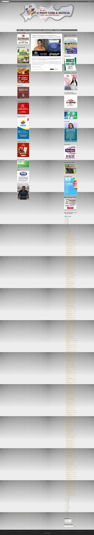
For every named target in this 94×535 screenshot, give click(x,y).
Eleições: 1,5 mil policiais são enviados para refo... (70, 445)
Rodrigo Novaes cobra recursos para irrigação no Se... (71, 250)
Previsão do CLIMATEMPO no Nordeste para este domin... (70, 399)
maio (66, 503)
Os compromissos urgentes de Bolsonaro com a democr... (70, 356)
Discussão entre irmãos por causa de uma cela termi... (71, 493)
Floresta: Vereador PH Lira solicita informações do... (70, 315)
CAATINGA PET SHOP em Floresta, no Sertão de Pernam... (71, 313)
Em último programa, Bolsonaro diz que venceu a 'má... (71, 453)
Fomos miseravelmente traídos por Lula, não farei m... (71, 267)
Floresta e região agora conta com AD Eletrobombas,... (71, 495)
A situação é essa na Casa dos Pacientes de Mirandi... (70, 234)
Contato (25, 30)
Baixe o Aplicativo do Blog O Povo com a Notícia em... (70, 415)
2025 (66, 219)
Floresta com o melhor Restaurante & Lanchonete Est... (71, 351)
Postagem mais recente (35, 73)
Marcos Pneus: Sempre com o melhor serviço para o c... (71, 271)
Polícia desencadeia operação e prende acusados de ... (70, 248)
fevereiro (67, 507)
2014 (66, 514)
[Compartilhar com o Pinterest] (57, 69)
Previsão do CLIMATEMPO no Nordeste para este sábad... (70, 437)
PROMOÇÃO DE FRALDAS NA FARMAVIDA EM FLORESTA (70, 258)
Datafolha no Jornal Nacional (70, 408)
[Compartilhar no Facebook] (56, 69)
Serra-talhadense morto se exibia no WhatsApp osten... (71, 434)
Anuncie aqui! (58, 30)
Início (19, 30)
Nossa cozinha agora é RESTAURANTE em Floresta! (70, 378)
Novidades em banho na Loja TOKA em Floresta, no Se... (71, 481)
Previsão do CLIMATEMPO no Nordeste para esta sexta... (70, 483)
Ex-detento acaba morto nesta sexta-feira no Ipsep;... (71, 451)
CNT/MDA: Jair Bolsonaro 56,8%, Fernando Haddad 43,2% (70, 397)
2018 (66, 228)
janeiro (67, 508)
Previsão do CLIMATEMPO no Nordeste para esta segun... (70, 364)
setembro (67, 497)
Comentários (67, 521)
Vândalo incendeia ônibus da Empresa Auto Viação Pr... (71, 468)
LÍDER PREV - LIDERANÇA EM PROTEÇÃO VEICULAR (70, 283)
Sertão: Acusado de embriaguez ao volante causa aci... (71, 462)
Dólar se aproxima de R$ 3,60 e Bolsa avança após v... (71, 324)
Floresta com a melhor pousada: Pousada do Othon (70, 443)
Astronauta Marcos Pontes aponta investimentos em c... (70, 318)
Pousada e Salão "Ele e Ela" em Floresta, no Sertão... (70, 470)
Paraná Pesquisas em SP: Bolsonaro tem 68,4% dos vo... (71, 489)
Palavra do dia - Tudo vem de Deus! (71, 307)
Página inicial (46, 73)
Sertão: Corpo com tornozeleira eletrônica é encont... (70, 263)
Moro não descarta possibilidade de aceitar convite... (71, 298)
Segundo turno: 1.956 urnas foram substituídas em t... (70, 372)
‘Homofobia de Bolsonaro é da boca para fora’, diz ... (71, 466)
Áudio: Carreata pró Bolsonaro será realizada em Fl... (71, 407)
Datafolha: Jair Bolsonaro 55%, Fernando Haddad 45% (70, 393)
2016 (66, 511)
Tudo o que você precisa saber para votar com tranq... (71, 389)
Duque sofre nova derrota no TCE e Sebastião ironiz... (71, 269)
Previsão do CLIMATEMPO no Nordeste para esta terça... (70, 306)
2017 (66, 510)
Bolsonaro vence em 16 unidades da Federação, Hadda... (71, 345)
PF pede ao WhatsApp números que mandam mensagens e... (71, 429)
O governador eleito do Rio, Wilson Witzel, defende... (71, 242)
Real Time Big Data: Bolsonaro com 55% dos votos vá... (71, 391)
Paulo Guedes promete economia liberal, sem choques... (70, 491)
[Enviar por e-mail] (54, 69)
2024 (66, 220)
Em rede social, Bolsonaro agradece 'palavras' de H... (71, 309)
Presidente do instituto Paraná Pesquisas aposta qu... (70, 431)
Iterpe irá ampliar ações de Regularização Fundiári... (69, 464)
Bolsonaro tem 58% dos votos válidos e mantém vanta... (71, 457)
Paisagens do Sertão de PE (35, 30)
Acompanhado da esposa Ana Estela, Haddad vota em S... (71, 382)
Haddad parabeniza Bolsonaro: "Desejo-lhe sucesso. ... (70, 337)
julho (66, 500)
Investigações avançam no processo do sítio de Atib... (71, 281)
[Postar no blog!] (55, 69)
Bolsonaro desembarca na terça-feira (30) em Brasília (71, 339)
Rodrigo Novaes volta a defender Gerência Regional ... (70, 289)
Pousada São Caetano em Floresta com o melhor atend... (71, 246)
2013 (66, 515)
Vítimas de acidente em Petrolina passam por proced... (70, 447)
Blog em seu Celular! (48, 30)
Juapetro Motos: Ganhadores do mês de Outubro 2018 (71, 332)
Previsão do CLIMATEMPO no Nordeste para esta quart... (70, 273)
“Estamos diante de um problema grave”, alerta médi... (70, 285)
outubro (67, 232)
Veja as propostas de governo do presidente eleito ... (70, 334)
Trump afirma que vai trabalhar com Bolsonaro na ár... (71, 320)
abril (66, 504)
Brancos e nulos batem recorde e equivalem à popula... (70, 360)
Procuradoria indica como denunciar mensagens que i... (71, 252)
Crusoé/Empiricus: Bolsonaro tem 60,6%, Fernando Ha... (70, 455)
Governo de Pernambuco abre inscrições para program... (70, 277)
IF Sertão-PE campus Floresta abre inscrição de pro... (71, 254)
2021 (66, 224)
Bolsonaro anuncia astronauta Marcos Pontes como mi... (71, 244)
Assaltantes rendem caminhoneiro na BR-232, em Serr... (71, 474)
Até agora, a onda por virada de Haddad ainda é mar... (70, 440)
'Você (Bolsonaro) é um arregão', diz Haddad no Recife (71, 479)
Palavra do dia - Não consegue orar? (71, 401)
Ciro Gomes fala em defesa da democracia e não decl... (70, 403)
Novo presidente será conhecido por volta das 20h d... (71, 405)
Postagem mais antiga (57, 73)
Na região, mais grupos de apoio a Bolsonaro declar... (70, 265)
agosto (67, 499)
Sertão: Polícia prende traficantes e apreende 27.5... (71, 427)
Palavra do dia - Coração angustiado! (71, 275)
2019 (66, 227)
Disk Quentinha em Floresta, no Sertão (71, 435)
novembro (67, 231)
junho (67, 501)
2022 (66, 223)
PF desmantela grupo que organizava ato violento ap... (71, 412)
